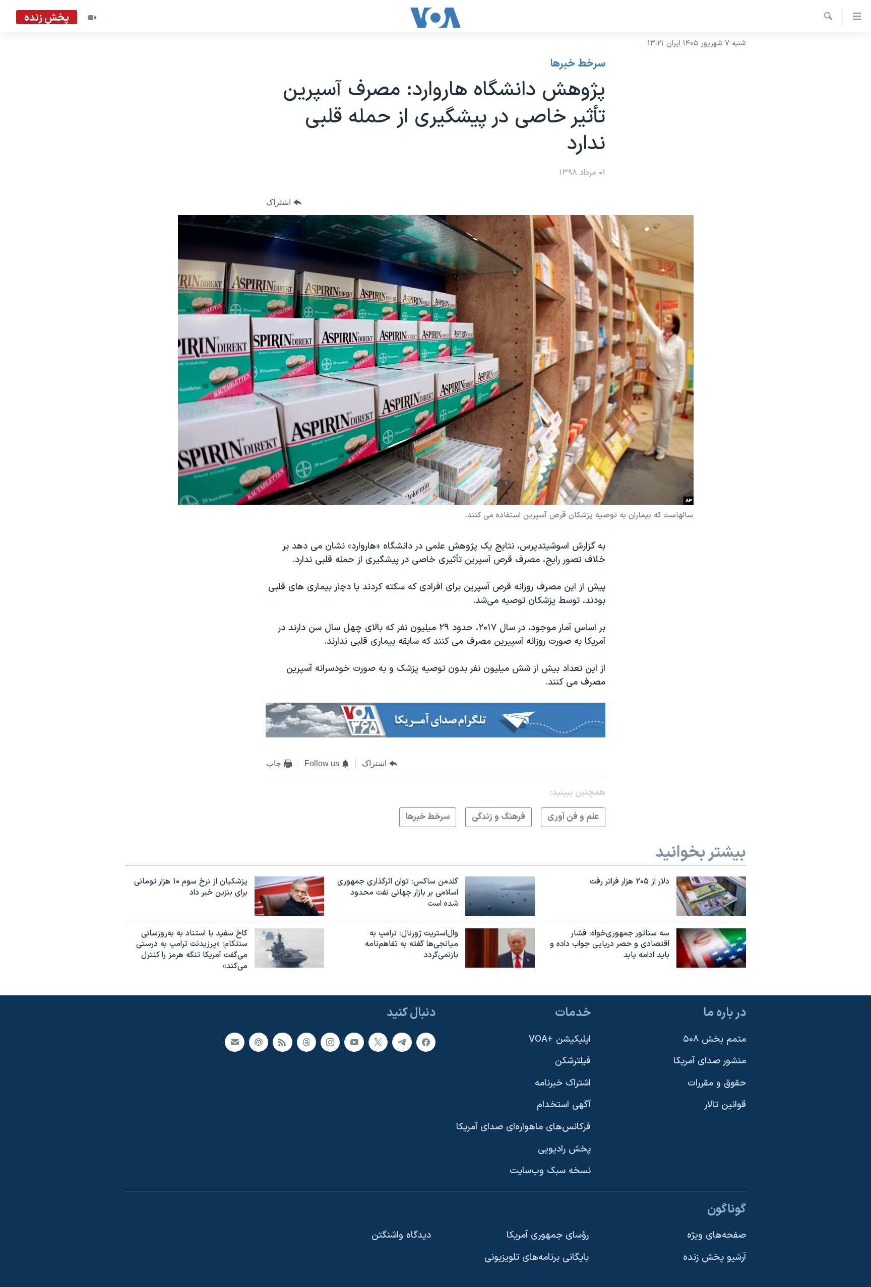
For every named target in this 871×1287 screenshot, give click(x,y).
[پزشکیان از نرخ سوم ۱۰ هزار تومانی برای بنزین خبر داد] (289, 896)
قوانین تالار (725, 1105)
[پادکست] (258, 1041)
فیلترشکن (573, 1061)
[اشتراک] (234, 1041)
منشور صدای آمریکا (709, 1061)
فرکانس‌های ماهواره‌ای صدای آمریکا (523, 1127)
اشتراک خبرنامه (563, 1083)
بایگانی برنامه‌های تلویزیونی (536, 1257)
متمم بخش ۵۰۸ (714, 1039)
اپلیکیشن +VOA (560, 1039)
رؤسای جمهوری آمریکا (548, 1235)
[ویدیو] (92, 17)
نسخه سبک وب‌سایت (550, 1171)
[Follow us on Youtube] (353, 1041)
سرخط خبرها (577, 64)
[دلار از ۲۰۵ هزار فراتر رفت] (711, 896)
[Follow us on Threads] (306, 1041)
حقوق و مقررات (717, 1083)
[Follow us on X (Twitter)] (378, 1041)
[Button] (283, 202)
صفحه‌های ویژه (716, 1235)
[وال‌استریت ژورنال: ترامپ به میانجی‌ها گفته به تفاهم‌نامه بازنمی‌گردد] (500, 948)
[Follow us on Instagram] (330, 1041)
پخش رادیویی (564, 1149)
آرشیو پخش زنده (714, 1257)
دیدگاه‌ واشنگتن (401, 1235)
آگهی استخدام (564, 1105)
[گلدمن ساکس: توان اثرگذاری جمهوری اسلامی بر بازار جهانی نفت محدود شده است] (500, 896)
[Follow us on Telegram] (401, 1041)
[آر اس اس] (282, 1041)
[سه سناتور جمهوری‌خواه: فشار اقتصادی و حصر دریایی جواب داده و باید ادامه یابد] (711, 948)
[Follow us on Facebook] (426, 1041)
